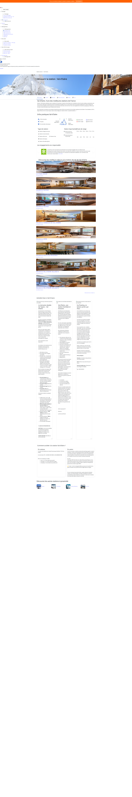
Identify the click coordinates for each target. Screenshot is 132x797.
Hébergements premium (8, 34)
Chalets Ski (5, 35)
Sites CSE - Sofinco (6, 52)
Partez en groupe (6, 50)
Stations (3, 23)
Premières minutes (7, 45)
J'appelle (1, 68)
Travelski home (7, 30)
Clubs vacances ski (7, 33)
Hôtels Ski (5, 36)
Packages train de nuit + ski (8, 16)
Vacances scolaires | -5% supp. (9, 42)
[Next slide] (93, 152)
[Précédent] (34, 370)
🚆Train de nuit (5, 19)
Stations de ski (39, 71)
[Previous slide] (39, 152)
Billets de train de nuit (7, 17)
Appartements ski (6, 31)
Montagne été (4, 55)
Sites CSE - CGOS (6, 53)
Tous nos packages (7, 15)
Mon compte (5, 9)
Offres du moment (7, 43)
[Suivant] (98, 370)
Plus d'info (60, 153)
